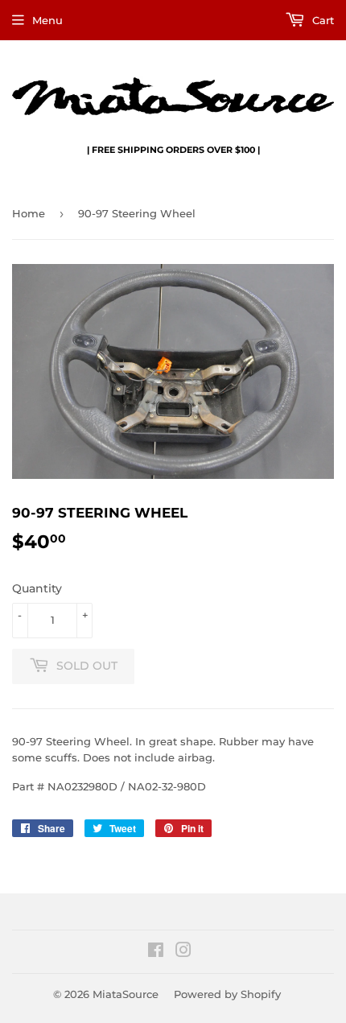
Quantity (37, 588)
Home (28, 213)
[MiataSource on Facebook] (155, 952)
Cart (321, 20)
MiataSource (126, 994)
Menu (47, 20)
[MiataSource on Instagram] (183, 952)
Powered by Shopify (227, 994)
